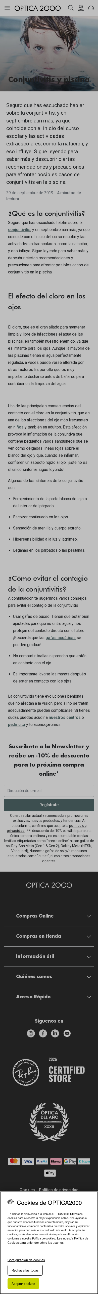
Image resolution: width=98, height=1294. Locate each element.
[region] (49, 1242)
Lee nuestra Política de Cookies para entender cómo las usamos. (48, 1240)
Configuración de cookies (26, 1259)
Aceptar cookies (23, 1283)
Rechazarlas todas (25, 1270)
